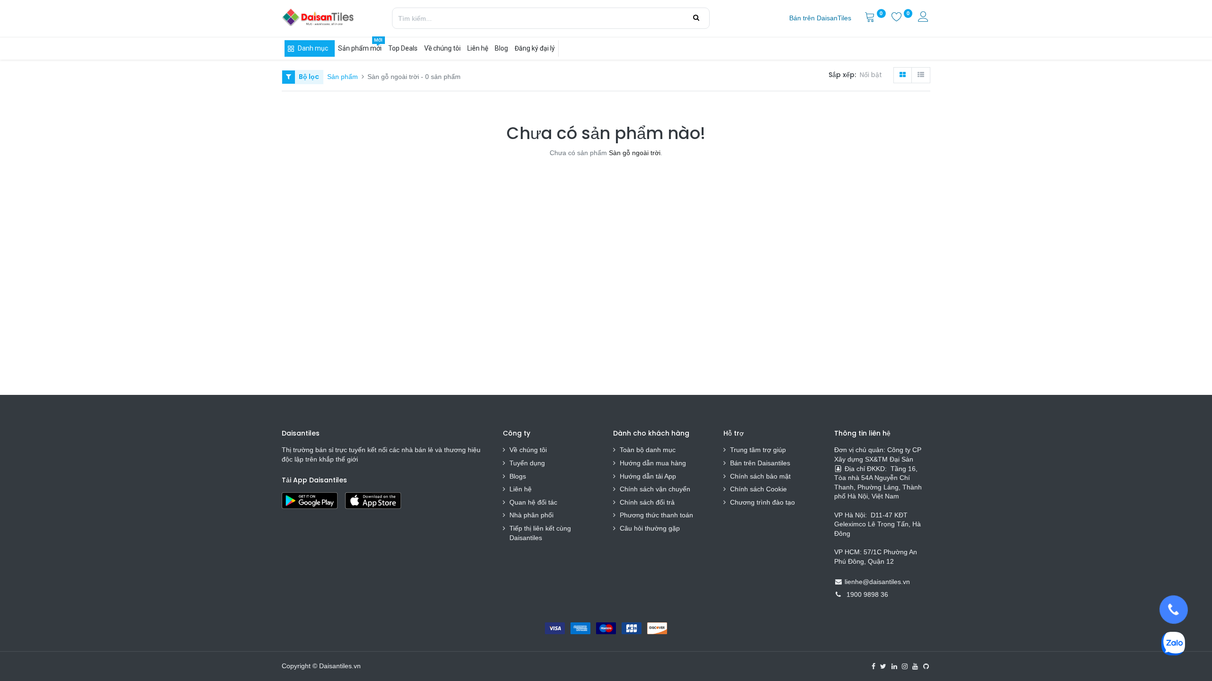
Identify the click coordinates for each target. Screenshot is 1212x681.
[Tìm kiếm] (696, 18)
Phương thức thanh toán (656, 515)
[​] (873, 666)
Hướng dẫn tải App (648, 476)
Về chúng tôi (528, 450)
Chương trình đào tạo (763, 502)
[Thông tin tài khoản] (924, 18)
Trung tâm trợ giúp (758, 450)
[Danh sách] (920, 75)
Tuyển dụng (527, 463)
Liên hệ (520, 489)
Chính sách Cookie (758, 489)
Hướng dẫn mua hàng (653, 463)
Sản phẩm (342, 76)
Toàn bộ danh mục (648, 450)
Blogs (517, 476)
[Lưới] (902, 75)
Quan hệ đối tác (533, 502)
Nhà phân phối (531, 515)
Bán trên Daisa (752, 463)
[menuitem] (820, 18)
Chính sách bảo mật (760, 476)
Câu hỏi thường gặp (650, 528)
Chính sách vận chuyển (655, 489)
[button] (873, 75)
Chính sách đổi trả (647, 502)
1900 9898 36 (867, 594)
